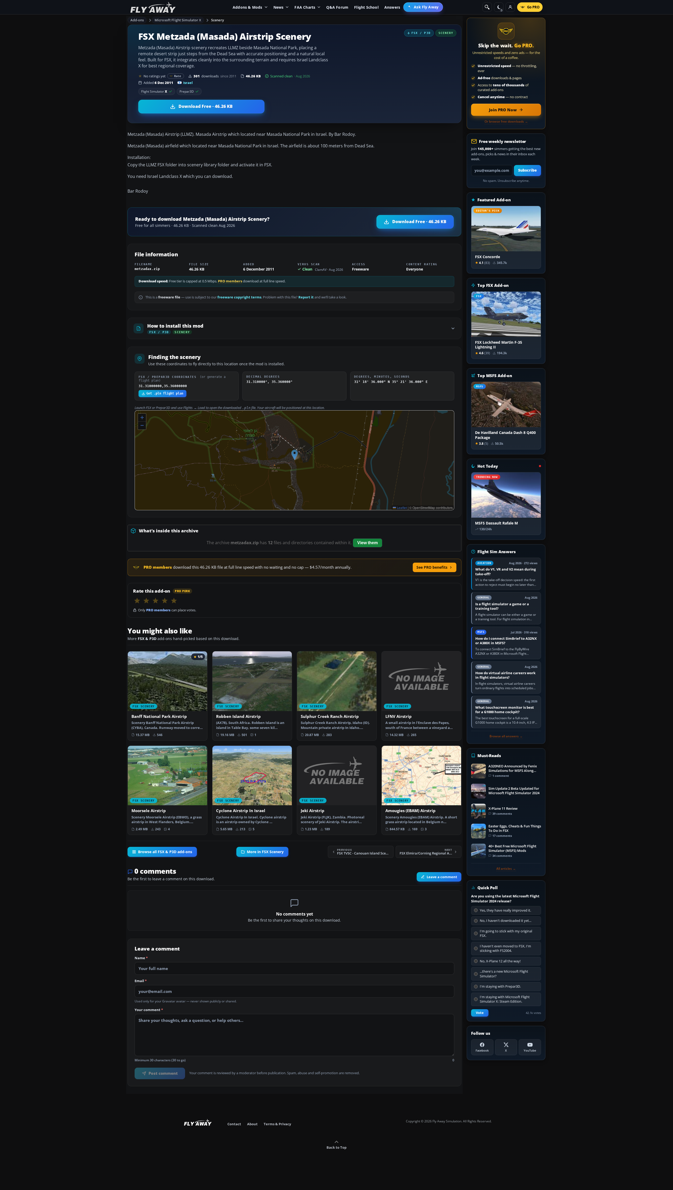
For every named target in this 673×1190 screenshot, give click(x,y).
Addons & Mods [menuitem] (247, 7)
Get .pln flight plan (164, 393)
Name (141, 958)
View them (367, 543)
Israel (188, 82)
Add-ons (137, 20)
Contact (234, 1124)
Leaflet (401, 507)
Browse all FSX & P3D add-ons (165, 851)
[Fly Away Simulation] (153, 7)
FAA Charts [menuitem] (304, 7)
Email (141, 981)
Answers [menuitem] (392, 7)
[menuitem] (423, 7)
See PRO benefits (431, 567)
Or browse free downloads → (506, 121)
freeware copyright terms (239, 297)
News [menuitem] (278, 7)
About (252, 1124)
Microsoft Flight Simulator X (178, 20)
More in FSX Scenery (265, 851)
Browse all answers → (506, 736)
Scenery (217, 20)
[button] (294, 454)
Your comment (149, 1010)
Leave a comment (442, 876)
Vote (480, 1013)
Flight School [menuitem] (366, 7)
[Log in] (510, 7)
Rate (177, 76)
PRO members (230, 281)
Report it (306, 297)
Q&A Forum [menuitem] (337, 7)
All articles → (506, 869)
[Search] (487, 7)
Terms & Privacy (277, 1124)
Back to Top (336, 1147)
